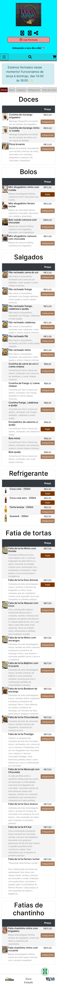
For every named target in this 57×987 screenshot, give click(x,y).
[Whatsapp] (29, 34)
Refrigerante (34, 90)
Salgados (21, 90)
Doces (4, 90)
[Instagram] (22, 34)
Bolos (11, 90)
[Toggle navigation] (4, 57)
